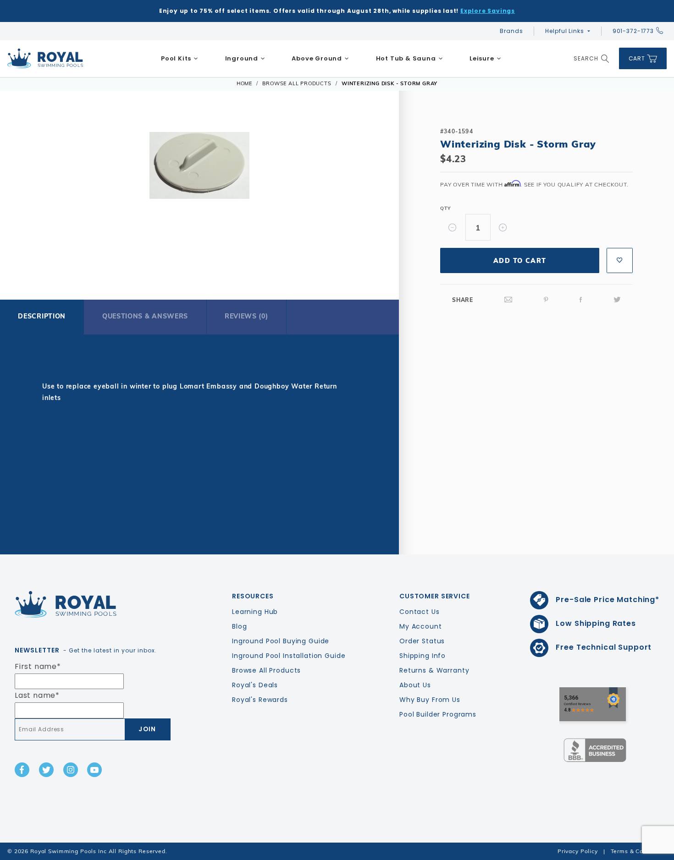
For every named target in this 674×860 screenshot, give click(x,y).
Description (42, 316)
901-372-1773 (633, 31)
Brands (511, 31)
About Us (415, 685)
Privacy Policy (578, 851)
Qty (445, 208)
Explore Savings (487, 11)
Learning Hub (255, 611)
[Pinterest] (546, 299)
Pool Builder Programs (437, 714)
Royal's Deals (255, 685)
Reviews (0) (246, 316)
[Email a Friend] (508, 299)
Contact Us (419, 611)
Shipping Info (422, 655)
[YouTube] (94, 769)
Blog (239, 626)
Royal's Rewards (260, 699)
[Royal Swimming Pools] (89, 604)
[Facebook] (581, 299)
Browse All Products (266, 670)
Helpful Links (564, 31)
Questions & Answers (145, 316)
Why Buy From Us (429, 699)
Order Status (422, 641)
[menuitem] (180, 58)
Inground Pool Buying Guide (280, 641)
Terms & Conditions (639, 851)
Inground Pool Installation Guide (289, 655)
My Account (420, 626)
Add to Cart (519, 261)
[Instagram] (70, 769)
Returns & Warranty (434, 670)
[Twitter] (617, 299)
